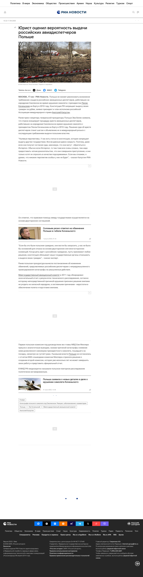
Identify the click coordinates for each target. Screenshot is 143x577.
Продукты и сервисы (50, 535)
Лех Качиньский (34, 407)
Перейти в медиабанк (45, 84)
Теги (136, 531)
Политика (8, 531)
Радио (111, 531)
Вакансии (7, 546)
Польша (22, 407)
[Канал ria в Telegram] (80, 523)
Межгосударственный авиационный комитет (39, 275)
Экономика (28, 531)
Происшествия (48, 531)
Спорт (58, 531)
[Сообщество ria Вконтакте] (55, 523)
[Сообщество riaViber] (105, 523)
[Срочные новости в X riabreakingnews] (96, 523)
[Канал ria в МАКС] (38, 523)
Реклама (36, 535)
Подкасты (119, 531)
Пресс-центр (65, 535)
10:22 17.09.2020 (9, 21)
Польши (72, 354)
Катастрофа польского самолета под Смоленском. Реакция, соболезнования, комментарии (53, 403)
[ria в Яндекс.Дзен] (47, 523)
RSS (114, 535)
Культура (73, 531)
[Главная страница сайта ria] (72, 12)
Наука (65, 531)
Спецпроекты (24, 535)
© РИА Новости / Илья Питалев (28, 84)
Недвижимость (84, 531)
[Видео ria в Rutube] (71, 523)
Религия (96, 531)
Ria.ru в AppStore (79, 535)
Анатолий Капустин (61, 112)
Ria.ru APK (107, 535)
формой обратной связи (116, 548)
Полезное (128, 531)
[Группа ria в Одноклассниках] (63, 523)
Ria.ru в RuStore (94, 535)
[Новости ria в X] (88, 523)
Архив (121, 535)
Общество (18, 531)
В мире (22, 400)
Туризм (103, 531)
